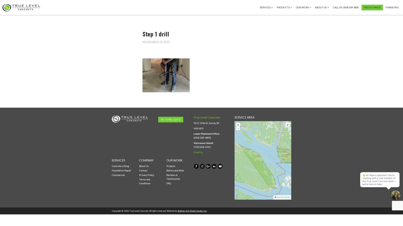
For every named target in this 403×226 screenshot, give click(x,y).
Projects (170, 166)
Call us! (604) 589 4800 (346, 7)
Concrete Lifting (120, 166)
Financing (392, 7)
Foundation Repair (121, 170)
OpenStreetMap (283, 197)
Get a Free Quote (171, 119)
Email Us (198, 152)
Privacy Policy (146, 175)
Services (265, 7)
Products (283, 7)
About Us (321, 7)
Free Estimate (372, 7)
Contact (143, 170)
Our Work (302, 7)
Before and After (175, 170)
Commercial (118, 175)
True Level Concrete (207, 117)
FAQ (168, 183)
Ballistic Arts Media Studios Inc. (192, 211)
